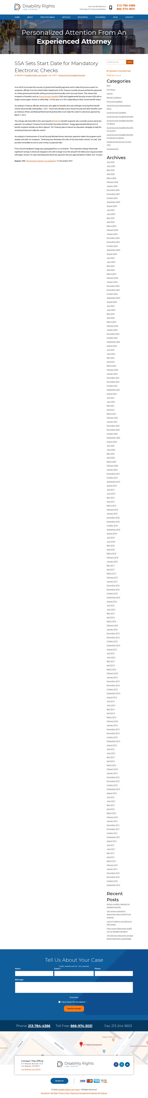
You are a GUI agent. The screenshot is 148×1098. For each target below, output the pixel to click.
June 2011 (111, 849)
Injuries (110, 94)
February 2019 (112, 510)
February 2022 (112, 370)
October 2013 (112, 737)
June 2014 (111, 705)
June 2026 (111, 166)
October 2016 (112, 593)
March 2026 (111, 178)
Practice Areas (47, 17)
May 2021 (110, 406)
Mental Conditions (114, 98)
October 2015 (112, 641)
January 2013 (112, 773)
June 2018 (111, 542)
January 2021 (112, 422)
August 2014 (112, 697)
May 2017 (110, 565)
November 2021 (113, 382)
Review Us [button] (59, 1081)
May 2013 (110, 757)
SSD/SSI (57, 121)
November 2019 (113, 474)
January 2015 (112, 677)
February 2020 (112, 466)
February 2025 (112, 230)
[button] (146, 1083)
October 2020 (112, 434)
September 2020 (113, 438)
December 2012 (113, 777)
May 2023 (110, 314)
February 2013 (112, 769)
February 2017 (112, 577)
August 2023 (112, 302)
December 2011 (113, 825)
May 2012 (110, 805)
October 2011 (112, 833)
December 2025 (113, 190)
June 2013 (111, 753)
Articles (66, 17)
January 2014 (112, 725)
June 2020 (111, 450)
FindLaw (104, 1093)
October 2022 (112, 338)
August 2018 (112, 533)
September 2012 (113, 789)
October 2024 (112, 246)
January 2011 (112, 869)
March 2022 (111, 366)
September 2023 (113, 298)
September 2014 (113, 693)
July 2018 (110, 537)
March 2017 (111, 573)
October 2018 (112, 525)
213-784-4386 (126, 5)
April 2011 (111, 857)
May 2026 (110, 170)
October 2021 (112, 386)
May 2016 (110, 613)
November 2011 (113, 829)
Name (18, 969)
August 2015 (112, 649)
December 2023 (113, 286)
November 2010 (113, 877)
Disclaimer (74, 997)
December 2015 (113, 633)
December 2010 (113, 873)
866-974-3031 (126, 9)
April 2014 (111, 713)
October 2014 (112, 689)
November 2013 (113, 733)
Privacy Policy (64, 1093)
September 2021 (113, 390)
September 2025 (113, 202)
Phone (98, 969)
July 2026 (110, 162)
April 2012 (111, 809)
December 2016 (113, 585)
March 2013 (111, 765)
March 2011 (111, 861)
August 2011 (112, 841)
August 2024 (112, 254)
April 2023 (111, 318)
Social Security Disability (48, 96)
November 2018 (113, 522)
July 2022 (110, 350)
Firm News (111, 90)
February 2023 (112, 326)
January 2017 (112, 581)
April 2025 (111, 222)
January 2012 (112, 821)
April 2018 (111, 549)
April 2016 (111, 617)
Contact (129, 17)
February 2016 (112, 625)
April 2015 (111, 665)
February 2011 (112, 865)
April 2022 (111, 362)
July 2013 (110, 749)
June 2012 (111, 801)
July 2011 (110, 845)
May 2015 (110, 661)
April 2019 (111, 502)
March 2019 (111, 506)
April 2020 (111, 458)
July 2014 (110, 701)
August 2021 (112, 394)
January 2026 (112, 186)
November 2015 (113, 637)
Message (19, 980)
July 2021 (110, 398)
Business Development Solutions (84, 1093)
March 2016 (111, 621)
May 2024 (110, 266)
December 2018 (113, 518)
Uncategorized (112, 149)
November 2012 (113, 781)
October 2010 (112, 881)
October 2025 (112, 198)
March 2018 (111, 553)
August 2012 (112, 793)
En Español (100, 17)
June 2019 (111, 494)
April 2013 (111, 761)
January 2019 (112, 513)
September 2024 (113, 250)
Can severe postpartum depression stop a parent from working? (119, 914)
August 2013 (112, 745)
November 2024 (113, 242)
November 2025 (113, 194)
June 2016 (111, 609)
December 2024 (113, 238)
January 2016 (112, 629)
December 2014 (113, 681)
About (30, 17)
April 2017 (111, 569)
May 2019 (110, 498)
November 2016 (113, 589)
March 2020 (111, 462)
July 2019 (110, 490)
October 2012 (112, 785)
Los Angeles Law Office (31, 1069)
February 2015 (112, 673)
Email (57, 969)
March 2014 (111, 717)
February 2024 (112, 278)
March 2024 (111, 274)
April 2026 (111, 174)
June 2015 (111, 657)
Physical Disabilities (115, 102)
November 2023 (113, 290)
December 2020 (113, 426)
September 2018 (113, 530)
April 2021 (111, 410)
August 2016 (112, 601)
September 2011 (113, 837)
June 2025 (111, 214)
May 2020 (110, 454)
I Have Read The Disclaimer (74, 1002)
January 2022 (112, 374)
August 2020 (112, 442)
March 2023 (111, 322)
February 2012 (112, 817)
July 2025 (110, 210)
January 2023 (112, 330)
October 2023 (112, 294)
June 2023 (111, 310)
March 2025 (111, 226)
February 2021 (112, 418)
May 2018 (110, 545)
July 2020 (110, 446)
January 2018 (112, 562)
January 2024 (112, 282)
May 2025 (110, 218)
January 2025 (112, 234)
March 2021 (111, 414)
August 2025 (112, 206)
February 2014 (112, 721)
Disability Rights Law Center (36, 75)
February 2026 (112, 182)
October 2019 (112, 478)
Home (17, 17)
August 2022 (112, 346)
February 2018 (112, 557)
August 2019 (112, 486)
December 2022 (113, 334)
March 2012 (111, 813)
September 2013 (113, 741)
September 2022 (113, 342)
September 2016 (113, 597)
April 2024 (111, 270)
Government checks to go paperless (41, 161)
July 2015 (110, 653)
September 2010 (113, 885)
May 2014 (110, 709)
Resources (83, 17)
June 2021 (111, 402)
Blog (115, 17)
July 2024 (110, 258)
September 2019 (113, 482)
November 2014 (113, 685)
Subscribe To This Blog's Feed (120, 71)
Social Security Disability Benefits (72, 75)
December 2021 (113, 378)
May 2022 (110, 358)
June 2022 (111, 354)
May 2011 (110, 853)
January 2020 (112, 470)
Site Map (54, 1093)
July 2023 (110, 306)
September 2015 (113, 645)
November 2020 (113, 430)
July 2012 (110, 797)
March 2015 (111, 669)
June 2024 (111, 262)
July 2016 (110, 605)
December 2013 (113, 729)
